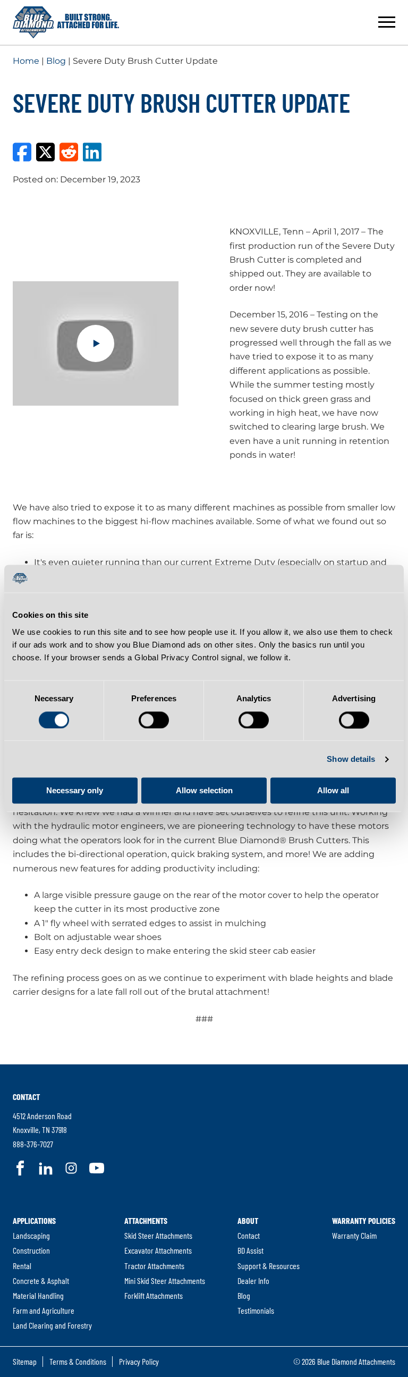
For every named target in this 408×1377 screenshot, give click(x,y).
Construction (31, 1250)
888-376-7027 (33, 1144)
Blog (56, 61)
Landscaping (31, 1235)
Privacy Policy (139, 1361)
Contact (26, 1096)
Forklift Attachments (153, 1295)
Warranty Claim (354, 1235)
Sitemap (25, 1361)
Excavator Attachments (158, 1250)
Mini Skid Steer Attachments (164, 1280)
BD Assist (250, 1250)
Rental (22, 1266)
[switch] (154, 719)
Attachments (145, 1220)
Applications (34, 1220)
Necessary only (74, 790)
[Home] (66, 22)
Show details (351, 758)
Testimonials (255, 1310)
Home (26, 61)
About (247, 1220)
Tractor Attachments (154, 1266)
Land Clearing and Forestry (52, 1325)
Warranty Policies (363, 1220)
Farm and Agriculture (43, 1310)
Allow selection (204, 790)
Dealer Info (253, 1280)
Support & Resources (268, 1266)
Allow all (333, 790)
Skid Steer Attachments (158, 1235)
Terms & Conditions (77, 1361)
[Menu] (387, 22)
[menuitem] (52, 1273)
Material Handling (38, 1295)
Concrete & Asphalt (41, 1280)
